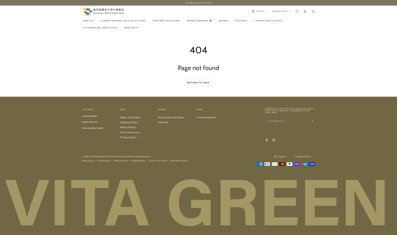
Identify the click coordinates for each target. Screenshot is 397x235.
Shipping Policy (129, 122)
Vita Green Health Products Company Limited (111, 156)
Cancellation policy (179, 160)
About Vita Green (130, 117)
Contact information (158, 160)
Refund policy (88, 161)
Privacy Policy (128, 137)
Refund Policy (128, 127)
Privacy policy (104, 160)
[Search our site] (297, 11)
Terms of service (130, 132)
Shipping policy (139, 160)
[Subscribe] (313, 121)
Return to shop (198, 82)
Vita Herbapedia (206, 117)
